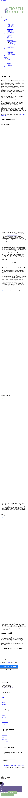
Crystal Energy (7, 33)
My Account (4, 735)
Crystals (6, 21)
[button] (0, 796)
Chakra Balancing (11, 47)
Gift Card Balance (6, 741)
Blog (5, 55)
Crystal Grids (10, 31)
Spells (5, 48)
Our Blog (4, 717)
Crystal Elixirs (10, 40)
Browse (5, 20)
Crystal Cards (10, 52)
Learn (5, 19)
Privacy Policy (20, 765)
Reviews (9, 59)
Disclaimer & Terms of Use (10, 765)
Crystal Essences (10, 38)
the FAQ (22, 114)
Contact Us (9, 65)
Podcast (5, 57)
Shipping (9, 63)
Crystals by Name (10, 24)
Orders (3, 737)
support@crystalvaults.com (7, 687)
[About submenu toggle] (7, 58)
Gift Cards (4, 724)
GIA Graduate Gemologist (12, 235)
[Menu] (1, 17)
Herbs (8, 36)
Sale (5, 66)
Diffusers (11, 43)
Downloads (4, 739)
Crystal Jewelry (10, 29)
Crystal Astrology (10, 32)
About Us (9, 62)
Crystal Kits (9, 30)
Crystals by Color (10, 26)
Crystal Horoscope (11, 54)
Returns (8, 64)
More (5, 49)
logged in (8, 662)
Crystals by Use (10, 25)
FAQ (8, 60)
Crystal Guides (10, 51)
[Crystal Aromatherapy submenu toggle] (16, 41)
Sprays (11, 46)
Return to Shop (12, 792)
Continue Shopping (7, 794)
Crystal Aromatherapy (11, 41)
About (5, 58)
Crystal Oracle (10, 53)
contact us (3, 115)
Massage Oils (12, 44)
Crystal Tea (9, 35)
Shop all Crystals (10, 23)
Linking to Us (5, 722)
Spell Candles (10, 37)
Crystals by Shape (11, 27)
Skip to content (3, 0)
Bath (11, 42)
